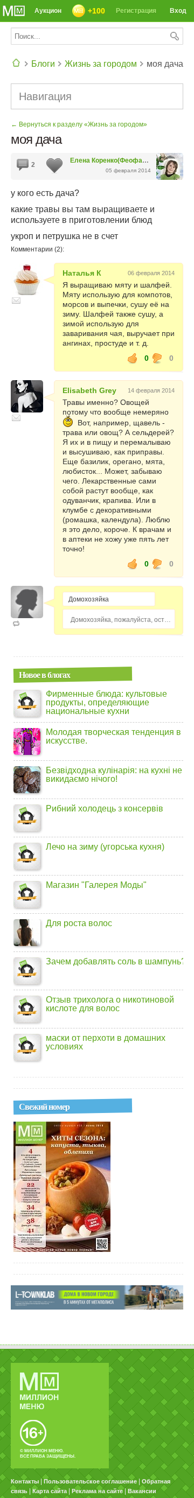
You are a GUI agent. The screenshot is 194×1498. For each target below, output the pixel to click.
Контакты (25, 1481)
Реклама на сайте (97, 1491)
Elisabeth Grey (89, 390)
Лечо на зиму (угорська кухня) (105, 847)
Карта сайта (49, 1491)
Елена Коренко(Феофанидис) (117, 160)
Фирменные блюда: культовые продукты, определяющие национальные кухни (106, 703)
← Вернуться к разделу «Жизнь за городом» (79, 124)
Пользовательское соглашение (90, 1481)
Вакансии (142, 1491)
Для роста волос (79, 923)
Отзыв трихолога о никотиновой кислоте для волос (110, 1004)
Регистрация (136, 11)
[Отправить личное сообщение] (16, 300)
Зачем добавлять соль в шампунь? (116, 961)
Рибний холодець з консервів (104, 808)
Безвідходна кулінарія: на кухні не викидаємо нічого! (114, 774)
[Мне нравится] (132, 358)
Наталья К (82, 273)
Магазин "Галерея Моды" (96, 885)
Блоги (43, 63)
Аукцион (47, 11)
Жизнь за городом (101, 63)
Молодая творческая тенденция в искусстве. (113, 736)
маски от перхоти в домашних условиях (105, 1042)
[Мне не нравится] (157, 358)
